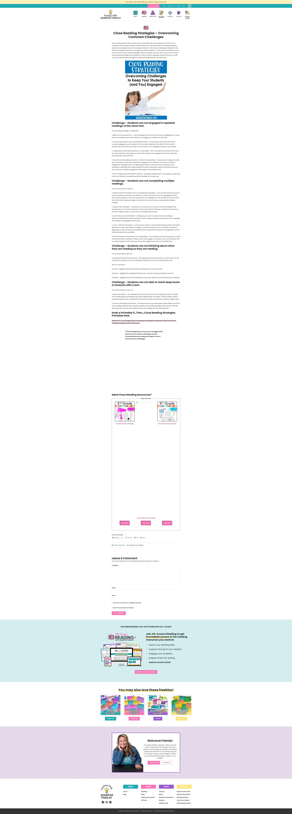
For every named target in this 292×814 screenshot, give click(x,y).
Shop (178, 6)
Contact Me (153, 763)
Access (157, 718)
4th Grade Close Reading (146, 518)
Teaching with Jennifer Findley (110, 14)
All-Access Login (153, 6)
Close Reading (139, 545)
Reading (131, 545)
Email (114, 595)
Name (114, 588)
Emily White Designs (168, 811)
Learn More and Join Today (146, 672)
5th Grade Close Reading (167, 424)
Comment (115, 565)
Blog (164, 6)
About (183, 6)
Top (288, 810)
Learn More (167, 763)
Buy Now (125, 523)
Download (110, 718)
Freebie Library (171, 6)
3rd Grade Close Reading (125, 424)
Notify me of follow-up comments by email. (127, 603)
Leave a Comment (119, 545)
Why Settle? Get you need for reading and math (146, 2)
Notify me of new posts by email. (123, 608)
